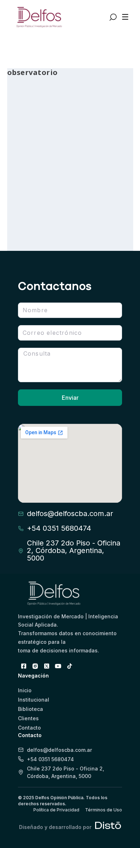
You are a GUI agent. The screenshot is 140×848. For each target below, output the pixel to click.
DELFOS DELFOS (36, 206)
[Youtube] (58, 666)
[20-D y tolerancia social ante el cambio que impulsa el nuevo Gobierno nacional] (70, 120)
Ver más (33, 218)
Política (94, 206)
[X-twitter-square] (46, 666)
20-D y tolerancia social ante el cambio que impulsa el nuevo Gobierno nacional (66, 181)
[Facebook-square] (23, 666)
